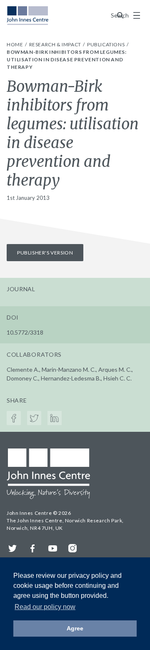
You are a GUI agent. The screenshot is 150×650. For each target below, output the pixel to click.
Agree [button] (75, 628)
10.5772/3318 (25, 332)
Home (15, 44)
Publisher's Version (45, 252)
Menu (136, 15)
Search (120, 15)
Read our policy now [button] (45, 606)
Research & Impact (55, 44)
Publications (106, 44)
